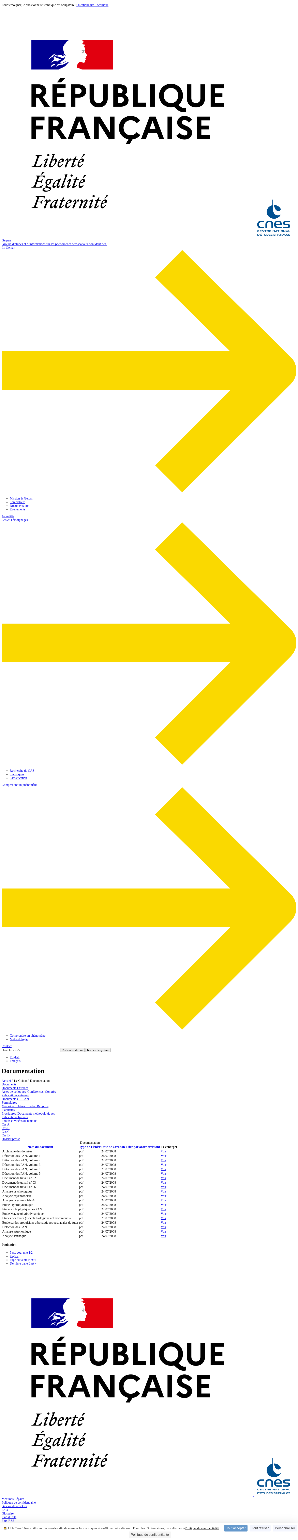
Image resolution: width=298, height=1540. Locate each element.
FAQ (5, 1509)
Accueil (7, 1080)
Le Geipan (8, 247)
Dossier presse (11, 1139)
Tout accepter (235, 1528)
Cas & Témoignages (15, 520)
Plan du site (9, 1517)
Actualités (8, 516)
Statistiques (17, 774)
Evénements (17, 509)
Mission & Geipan (21, 498)
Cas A (6, 1124)
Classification (18, 778)
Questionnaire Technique (92, 5)
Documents (9, 1084)
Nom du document (40, 1147)
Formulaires (9, 1102)
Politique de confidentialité (202, 1528)
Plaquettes (8, 1110)
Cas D (6, 1135)
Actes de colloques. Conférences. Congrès (29, 1091)
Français (15, 1061)
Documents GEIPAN (15, 1099)
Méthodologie (19, 1039)
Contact (7, 1046)
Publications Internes (15, 1117)
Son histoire (17, 502)
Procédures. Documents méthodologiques (28, 1113)
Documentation (19, 505)
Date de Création (130, 1147)
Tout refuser (260, 1528)
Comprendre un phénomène (19, 784)
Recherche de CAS (22, 770)
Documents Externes (15, 1088)
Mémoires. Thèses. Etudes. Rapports (25, 1106)
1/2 (21, 1252)
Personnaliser (285, 1528)
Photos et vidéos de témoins (19, 1120)
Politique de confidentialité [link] (150, 1534)
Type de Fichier (90, 1147)
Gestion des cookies (14, 1506)
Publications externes (15, 1095)
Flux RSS (8, 1520)
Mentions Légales (13, 1499)
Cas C (6, 1131)
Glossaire (8, 1513)
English (14, 1057)
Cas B (6, 1128)
